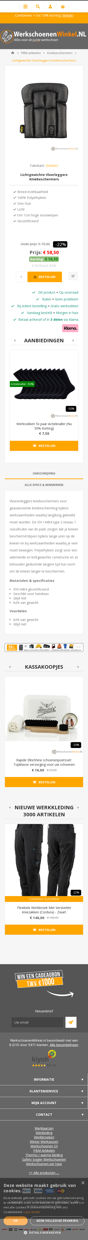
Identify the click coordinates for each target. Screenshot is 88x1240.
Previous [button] (14, 340)
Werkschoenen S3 (44, 1146)
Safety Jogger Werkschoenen (44, 1159)
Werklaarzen (44, 1128)
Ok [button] (15, 1221)
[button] (44, 1232)
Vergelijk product (73, 276)
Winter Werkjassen (44, 1141)
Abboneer (71, 1022)
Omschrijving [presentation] (44, 473)
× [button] (82, 1183)
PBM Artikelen (44, 1150)
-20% (76, 745)
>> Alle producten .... (44, 1173)
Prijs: (36, 252)
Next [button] (73, 340)
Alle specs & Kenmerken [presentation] (44, 485)
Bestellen (47, 277)
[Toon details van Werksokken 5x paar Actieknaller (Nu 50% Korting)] (44, 384)
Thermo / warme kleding (44, 1155)
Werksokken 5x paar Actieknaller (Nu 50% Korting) (44, 426)
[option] (44, 404)
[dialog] (44, 1209)
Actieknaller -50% (22, 384)
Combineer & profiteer (44, 899)
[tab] (44, 473)
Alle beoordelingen (64, 1045)
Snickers (52, 165)
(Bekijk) (67, 15)
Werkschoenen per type (44, 1164)
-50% (71, 409)
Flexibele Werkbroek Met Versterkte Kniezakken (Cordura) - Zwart (44, 909)
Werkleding (44, 1133)
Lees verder (32, 1212)
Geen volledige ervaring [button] (57, 1221)
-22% (60, 244)
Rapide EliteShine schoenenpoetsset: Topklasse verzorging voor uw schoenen (44, 762)
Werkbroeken (44, 1137)
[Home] (12, 53)
